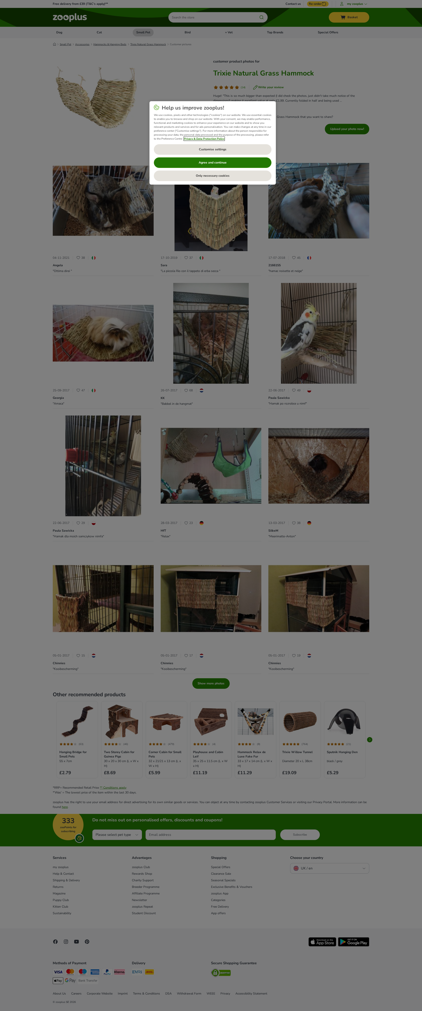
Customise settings (212, 149)
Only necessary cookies (212, 176)
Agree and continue (213, 162)
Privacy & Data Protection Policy (204, 138)
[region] (212, 143)
